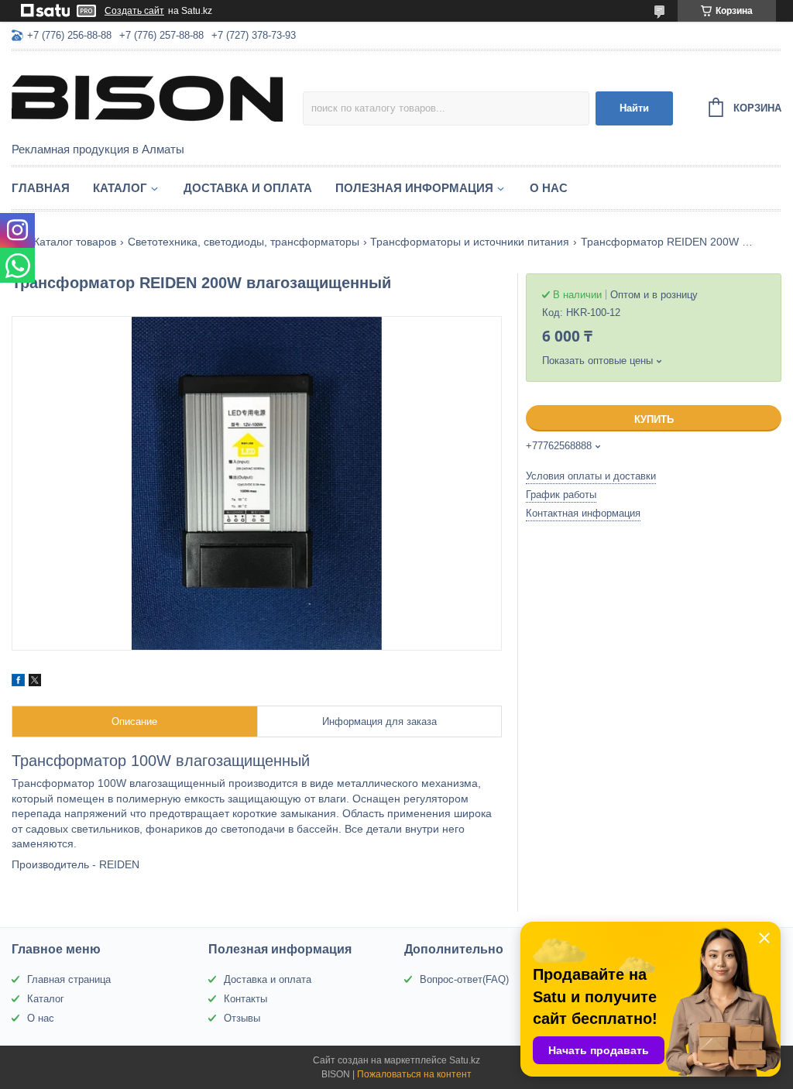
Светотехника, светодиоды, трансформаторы (243, 241)
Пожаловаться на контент (414, 1074)
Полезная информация (414, 188)
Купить (654, 419)
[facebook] (18, 682)
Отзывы (242, 1018)
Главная (41, 188)
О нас (549, 188)
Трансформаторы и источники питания (469, 241)
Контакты (245, 999)
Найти (634, 108)
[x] (35, 682)
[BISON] (147, 97)
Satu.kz (464, 1060)
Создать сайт (134, 10)
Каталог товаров (74, 241)
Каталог (120, 188)
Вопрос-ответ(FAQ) (464, 979)
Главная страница (69, 979)
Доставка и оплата (248, 188)
